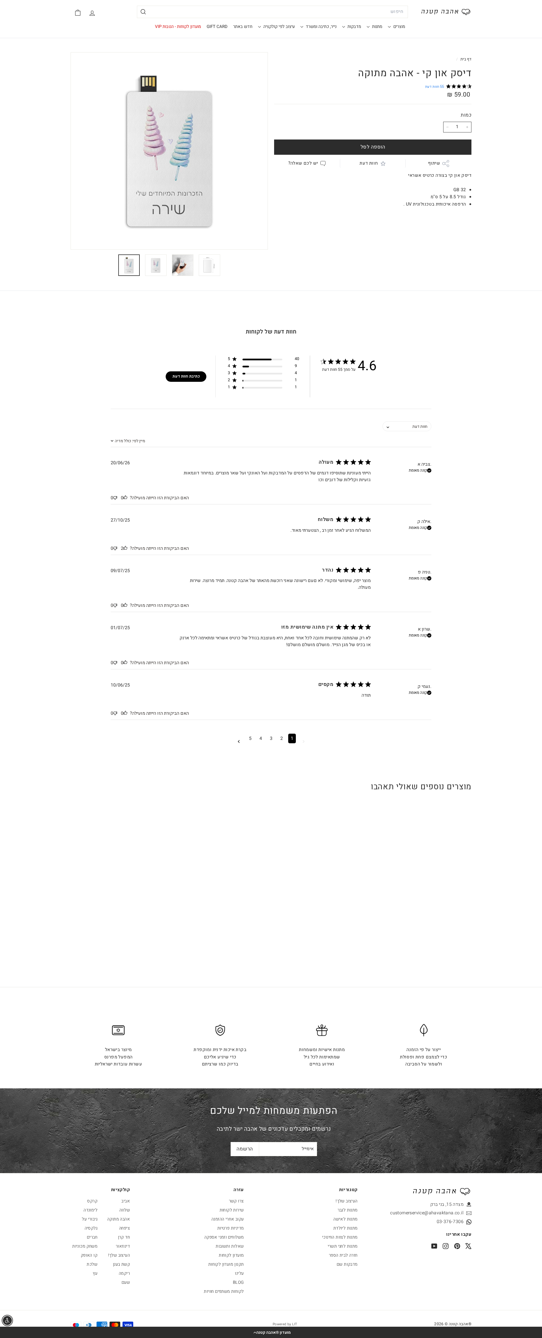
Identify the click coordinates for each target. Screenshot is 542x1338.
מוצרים (398, 26)
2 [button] (281, 738)
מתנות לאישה (345, 1219)
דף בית (465, 59)
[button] (271, 1332)
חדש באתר (242, 26)
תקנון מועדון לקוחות (226, 1264)
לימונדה (90, 1210)
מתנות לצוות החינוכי (340, 1237)
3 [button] (271, 738)
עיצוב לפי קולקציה (278, 26)
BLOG (238, 1282)
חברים (92, 1237)
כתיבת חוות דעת (186, 376)
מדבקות (353, 26)
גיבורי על (89, 1219)
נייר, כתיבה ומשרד (320, 26)
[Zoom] (169, 151)
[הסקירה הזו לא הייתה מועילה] (115, 497)
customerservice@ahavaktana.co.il (438, 1213)
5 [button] (250, 738)
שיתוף (434, 163)
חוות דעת (369, 163)
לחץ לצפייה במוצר (437, 904)
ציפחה (124, 1228)
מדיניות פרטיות (230, 1228)
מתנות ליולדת (345, 1228)
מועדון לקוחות (231, 1255)
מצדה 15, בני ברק (447, 1204)
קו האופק (89, 1255)
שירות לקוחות (232, 1210)
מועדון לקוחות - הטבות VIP (178, 26)
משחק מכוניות (84, 1246)
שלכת (92, 1264)
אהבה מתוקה (118, 1219)
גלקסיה (91, 1228)
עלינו (239, 1273)
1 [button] (292, 738)
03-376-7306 (450, 1221)
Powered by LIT (285, 1324)
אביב (125, 1201)
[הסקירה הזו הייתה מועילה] (125, 497)
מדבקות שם (347, 1264)
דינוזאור (123, 1246)
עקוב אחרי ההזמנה (227, 1219)
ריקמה (124, 1273)
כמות (466, 115)
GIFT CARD (217, 26)
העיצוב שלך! (346, 1201)
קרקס (92, 1201)
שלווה (124, 1210)
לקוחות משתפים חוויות (224, 1291)
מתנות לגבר (348, 1210)
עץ (95, 1273)
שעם (126, 1282)
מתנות (376, 26)
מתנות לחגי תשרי (343, 1246)
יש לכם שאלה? (303, 163)
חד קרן (124, 1237)
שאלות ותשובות (230, 1246)
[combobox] (272, 12)
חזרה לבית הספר (343, 1255)
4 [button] (260, 738)
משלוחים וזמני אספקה (224, 1237)
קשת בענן (121, 1264)
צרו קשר (236, 1201)
